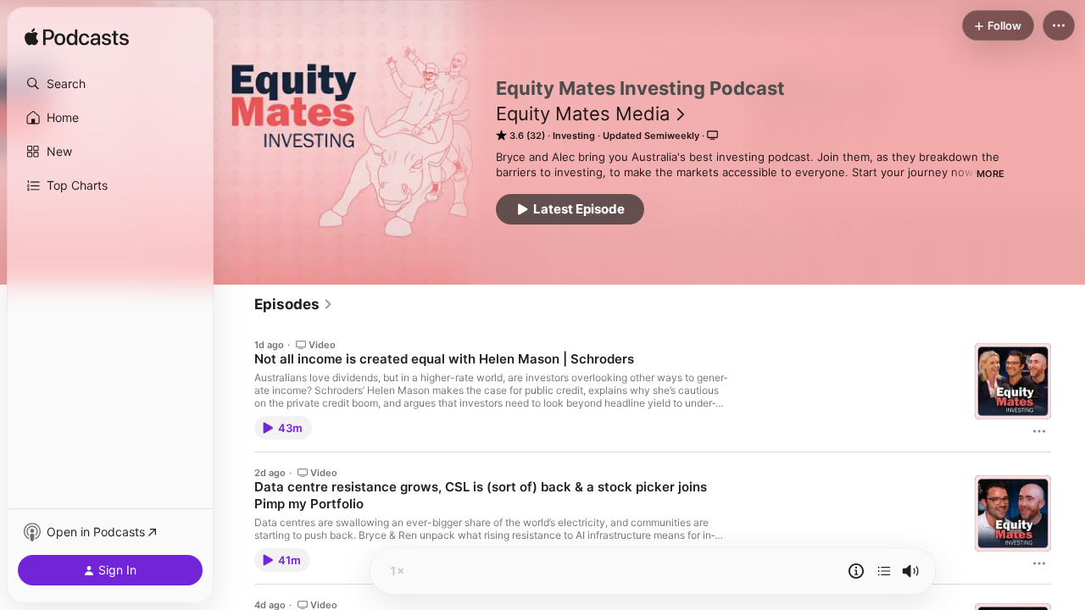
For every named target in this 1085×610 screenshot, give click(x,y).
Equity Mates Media (583, 114)
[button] (110, 83)
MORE (990, 174)
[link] (293, 304)
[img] (77, 38)
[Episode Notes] (856, 571)
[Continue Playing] (884, 571)
